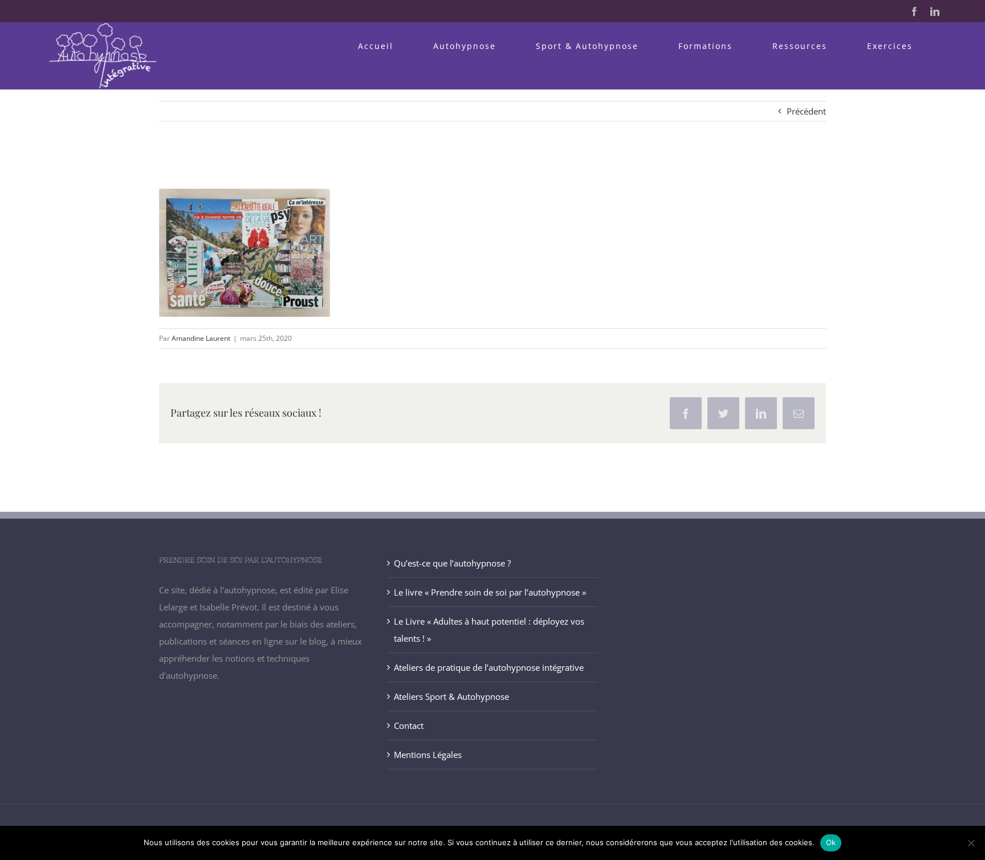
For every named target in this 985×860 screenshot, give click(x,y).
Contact (409, 725)
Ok (831, 842)
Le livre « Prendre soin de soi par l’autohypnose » (490, 592)
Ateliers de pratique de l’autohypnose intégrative (489, 667)
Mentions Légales (428, 754)
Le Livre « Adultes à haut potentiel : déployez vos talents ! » (489, 630)
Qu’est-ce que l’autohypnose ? (452, 563)
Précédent (806, 111)
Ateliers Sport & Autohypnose (451, 696)
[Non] (970, 843)
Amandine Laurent (201, 338)
